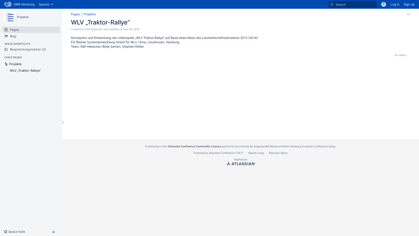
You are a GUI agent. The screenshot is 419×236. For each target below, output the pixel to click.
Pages (75, 14)
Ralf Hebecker (93, 29)
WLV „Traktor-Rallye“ (100, 22)
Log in (395, 4)
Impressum (240, 159)
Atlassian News (278, 152)
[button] (16, 231)
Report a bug (256, 152)
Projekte (23, 17)
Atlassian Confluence (222, 152)
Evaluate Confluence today (318, 146)
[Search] (332, 4)
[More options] (408, 14)
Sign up (409, 4)
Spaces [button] (44, 4)
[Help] (383, 4)
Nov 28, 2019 (131, 29)
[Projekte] (9, 17)
